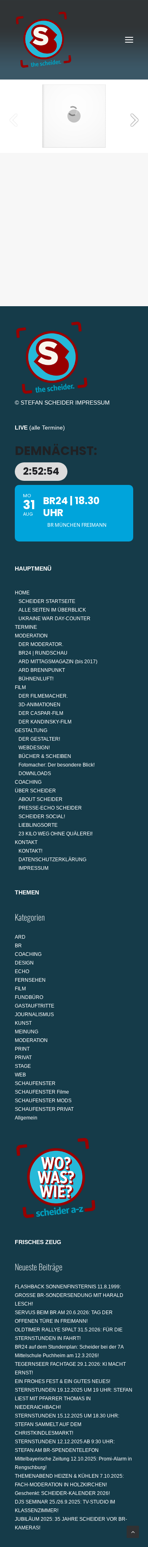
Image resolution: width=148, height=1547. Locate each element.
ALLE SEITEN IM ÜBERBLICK (52, 610)
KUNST (23, 1023)
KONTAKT (26, 842)
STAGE (23, 1066)
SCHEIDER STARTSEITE (46, 601)
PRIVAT (23, 1057)
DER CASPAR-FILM (40, 713)
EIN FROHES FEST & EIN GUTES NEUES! (62, 1381)
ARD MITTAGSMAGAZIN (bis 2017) (57, 661)
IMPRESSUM (92, 402)
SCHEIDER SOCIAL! (41, 816)
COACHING (28, 782)
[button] (129, 40)
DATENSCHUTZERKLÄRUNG (52, 859)
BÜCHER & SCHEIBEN (44, 756)
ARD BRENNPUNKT (41, 670)
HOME (22, 593)
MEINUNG (26, 1032)
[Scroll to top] (133, 1531)
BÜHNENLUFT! (35, 679)
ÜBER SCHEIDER (35, 791)
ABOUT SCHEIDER (40, 799)
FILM (20, 687)
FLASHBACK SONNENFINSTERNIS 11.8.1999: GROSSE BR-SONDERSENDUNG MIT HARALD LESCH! (69, 1295)
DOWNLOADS (34, 773)
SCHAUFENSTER (35, 1083)
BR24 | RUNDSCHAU (42, 653)
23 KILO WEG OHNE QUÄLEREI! (55, 834)
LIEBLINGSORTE (38, 825)
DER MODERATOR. (40, 644)
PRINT (22, 1049)
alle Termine (47, 427)
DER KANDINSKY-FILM (45, 722)
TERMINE (26, 627)
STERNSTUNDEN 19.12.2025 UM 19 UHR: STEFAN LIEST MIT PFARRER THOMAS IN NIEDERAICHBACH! (73, 1398)
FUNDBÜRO (29, 997)
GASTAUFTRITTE (34, 1006)
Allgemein (26, 1118)
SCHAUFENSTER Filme (42, 1092)
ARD (20, 937)
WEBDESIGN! (34, 748)
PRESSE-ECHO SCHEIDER (50, 808)
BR (18, 946)
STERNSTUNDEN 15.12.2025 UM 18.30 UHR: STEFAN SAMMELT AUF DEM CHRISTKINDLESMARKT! (67, 1424)
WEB (20, 1075)
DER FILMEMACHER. (43, 696)
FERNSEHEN (30, 980)
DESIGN (24, 963)
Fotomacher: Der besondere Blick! (56, 765)
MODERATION (31, 636)
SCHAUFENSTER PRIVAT (44, 1109)
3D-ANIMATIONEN (39, 705)
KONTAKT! (30, 851)
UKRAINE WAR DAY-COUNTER (54, 618)
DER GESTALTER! (39, 739)
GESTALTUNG (31, 730)
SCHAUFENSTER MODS (43, 1100)
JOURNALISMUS (34, 1014)
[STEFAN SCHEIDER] (43, 39)
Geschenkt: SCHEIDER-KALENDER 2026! (62, 1493)
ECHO (22, 971)
